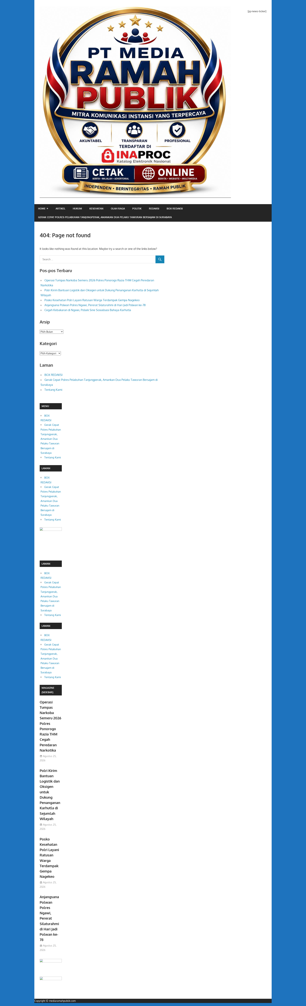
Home (42, 208)
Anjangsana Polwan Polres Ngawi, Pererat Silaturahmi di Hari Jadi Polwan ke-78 (95, 305)
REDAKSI (154, 208)
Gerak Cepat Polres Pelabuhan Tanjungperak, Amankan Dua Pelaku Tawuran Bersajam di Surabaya (105, 217)
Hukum (77, 208)
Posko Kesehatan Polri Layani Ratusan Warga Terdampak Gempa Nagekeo (92, 300)
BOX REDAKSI (175, 208)
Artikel (60, 208)
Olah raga (118, 208)
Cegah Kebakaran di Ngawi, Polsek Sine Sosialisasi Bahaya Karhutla (87, 310)
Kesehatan (96, 208)
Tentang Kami (53, 389)
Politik (136, 208)
